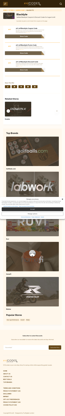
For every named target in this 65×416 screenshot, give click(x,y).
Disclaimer (7, 394)
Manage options (32, 214)
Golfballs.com (11, 169)
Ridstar (8, 309)
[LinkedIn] (34, 86)
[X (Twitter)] (28, 86)
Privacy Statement (35, 217)
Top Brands (7, 382)
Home (5, 371)
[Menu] (5, 4)
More (27, 32)
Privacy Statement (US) (11, 391)
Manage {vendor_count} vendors (10, 206)
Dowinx (7, 119)
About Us (6, 374)
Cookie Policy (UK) (10, 405)
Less (29, 32)
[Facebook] (21, 86)
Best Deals (7, 379)
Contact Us (7, 376)
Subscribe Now (54, 347)
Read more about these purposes (26, 206)
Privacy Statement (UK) (12, 402)
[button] (62, 199)
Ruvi (7, 239)
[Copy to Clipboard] (7, 86)
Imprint (42, 217)
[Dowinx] (18, 109)
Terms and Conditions (11, 388)
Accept (32, 209)
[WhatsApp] (14, 86)
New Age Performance (13, 320)
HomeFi (8, 274)
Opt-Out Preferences (26, 217)
